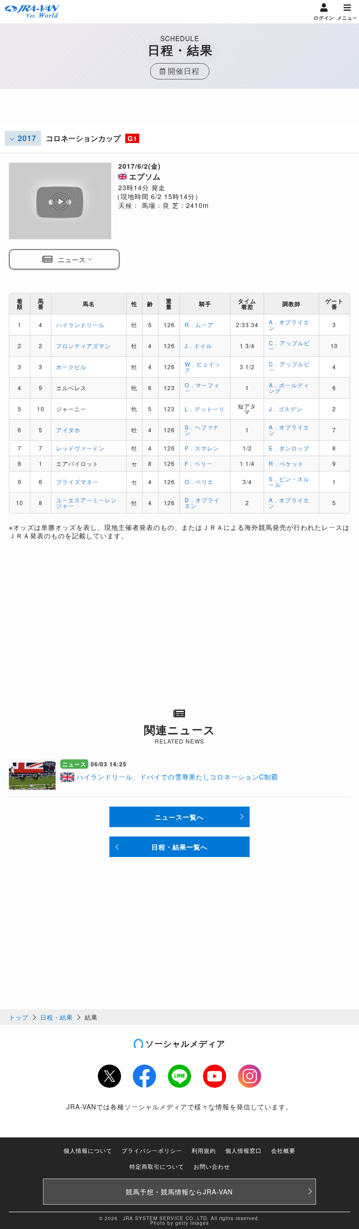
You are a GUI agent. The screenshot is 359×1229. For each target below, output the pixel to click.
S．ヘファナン (202, 429)
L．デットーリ (205, 409)
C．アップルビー (289, 345)
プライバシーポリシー (152, 1150)
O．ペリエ (199, 482)
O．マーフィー (202, 387)
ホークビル (71, 367)
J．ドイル (198, 346)
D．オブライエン (202, 502)
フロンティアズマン (83, 346)
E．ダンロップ (289, 448)
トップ (19, 1017)
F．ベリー (199, 463)
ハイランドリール (80, 325)
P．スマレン (202, 448)
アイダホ (68, 430)
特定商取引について (156, 1166)
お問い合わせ (212, 1166)
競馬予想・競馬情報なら (179, 1191)
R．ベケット (286, 463)
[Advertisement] (179, 112)
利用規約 (204, 1150)
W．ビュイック (203, 366)
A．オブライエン (289, 324)
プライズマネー (77, 482)
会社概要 (283, 1150)
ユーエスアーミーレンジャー (86, 502)
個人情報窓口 (243, 1150)
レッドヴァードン (80, 448)
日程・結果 (56, 1017)
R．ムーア (199, 325)
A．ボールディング (289, 387)
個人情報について (88, 1150)
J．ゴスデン (285, 409)
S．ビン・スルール (289, 481)
